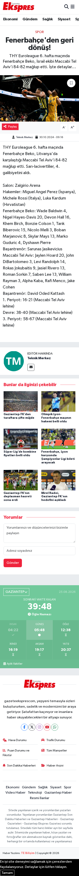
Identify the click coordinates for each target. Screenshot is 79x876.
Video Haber (15, 792)
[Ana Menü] (73, 7)
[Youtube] (47, 727)
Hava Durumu (17, 740)
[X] (31, 727)
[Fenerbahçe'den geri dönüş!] (39, 98)
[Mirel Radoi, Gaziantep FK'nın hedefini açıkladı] (58, 480)
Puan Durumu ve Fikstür (16, 753)
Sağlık (47, 19)
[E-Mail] (30, 367)
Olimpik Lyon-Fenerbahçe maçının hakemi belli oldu (56, 418)
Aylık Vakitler (14, 663)
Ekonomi (10, 19)
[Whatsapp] (54, 727)
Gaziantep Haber (58, 792)
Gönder (13, 563)
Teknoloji (35, 792)
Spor (39, 32)
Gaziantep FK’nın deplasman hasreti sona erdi (18, 497)
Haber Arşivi (55, 765)
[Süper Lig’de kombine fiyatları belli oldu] (21, 439)
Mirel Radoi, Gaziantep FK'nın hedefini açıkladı (54, 497)
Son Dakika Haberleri (21, 765)
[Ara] (66, 7)
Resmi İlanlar (39, 798)
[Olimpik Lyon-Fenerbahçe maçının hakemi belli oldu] (58, 401)
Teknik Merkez (24, 137)
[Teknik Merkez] (14, 361)
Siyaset (64, 19)
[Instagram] (39, 727)
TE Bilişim (28, 853)
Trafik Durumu (55, 740)
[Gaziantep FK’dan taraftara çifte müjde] (21, 401)
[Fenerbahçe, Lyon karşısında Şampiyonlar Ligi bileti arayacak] (58, 439)
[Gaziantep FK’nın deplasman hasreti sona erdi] (21, 480)
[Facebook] (24, 727)
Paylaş (12, 126)
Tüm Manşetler (56, 750)
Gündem (30, 19)
